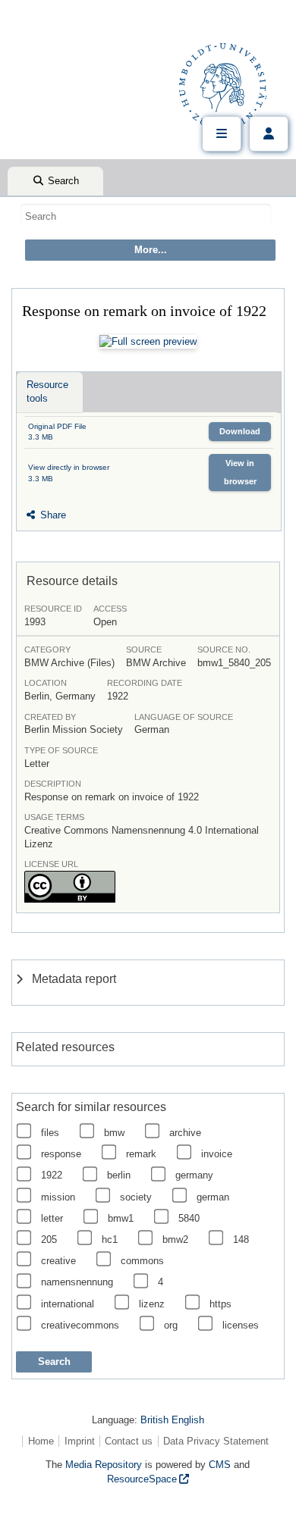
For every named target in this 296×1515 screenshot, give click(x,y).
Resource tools (47, 391)
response (61, 1154)
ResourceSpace (142, 1479)
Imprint (80, 1441)
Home (41, 1441)
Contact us (129, 1441)
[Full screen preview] (148, 342)
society (136, 1197)
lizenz (152, 1304)
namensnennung (77, 1282)
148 (241, 1239)
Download (239, 431)
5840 (189, 1218)
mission (58, 1197)
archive (185, 1132)
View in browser (240, 472)
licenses (240, 1325)
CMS (220, 1464)
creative (58, 1260)
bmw (114, 1132)
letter (52, 1218)
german (213, 1197)
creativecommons (80, 1325)
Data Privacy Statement (216, 1441)
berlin (119, 1175)
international (67, 1304)
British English (172, 1420)
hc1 (110, 1239)
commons (142, 1260)
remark (141, 1154)
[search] (145, 216)
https (220, 1304)
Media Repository (103, 1464)
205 (49, 1239)
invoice (216, 1154)
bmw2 (175, 1239)
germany (194, 1175)
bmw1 (121, 1218)
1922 (51, 1175)
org (171, 1325)
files (50, 1132)
